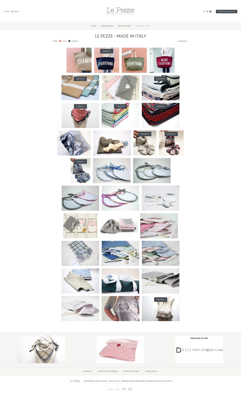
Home (93, 26)
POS (146, 381)
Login (147, 26)
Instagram (210, 11)
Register (139, 26)
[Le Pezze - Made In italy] (120, 6)
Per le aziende (124, 26)
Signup (7, 11)
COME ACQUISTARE (131, 371)
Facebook (204, 11)
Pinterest (207, 11)
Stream (75, 41)
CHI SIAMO (88, 371)
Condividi (183, 41)
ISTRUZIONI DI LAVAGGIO (108, 371)
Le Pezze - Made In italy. (110, 381)
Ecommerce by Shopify (162, 381)
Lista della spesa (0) (226, 11)
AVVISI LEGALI (151, 371)
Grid (64, 41)
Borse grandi (107, 26)
